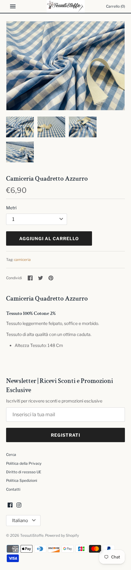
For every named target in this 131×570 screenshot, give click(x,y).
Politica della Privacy (23, 463)
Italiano (20, 520)
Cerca (11, 455)
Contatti (13, 489)
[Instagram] (18, 505)
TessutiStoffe (32, 535)
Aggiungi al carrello (49, 238)
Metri (11, 207)
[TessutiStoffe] (66, 6)
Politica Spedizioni (21, 480)
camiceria (22, 260)
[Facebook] (10, 505)
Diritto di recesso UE (23, 472)
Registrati (65, 435)
